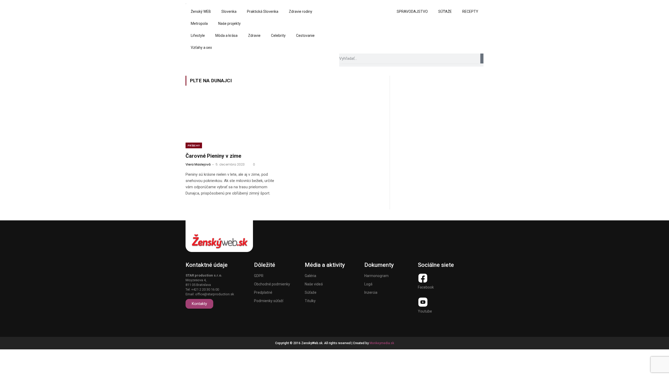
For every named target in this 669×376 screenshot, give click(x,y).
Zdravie (254, 35)
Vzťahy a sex (201, 47)
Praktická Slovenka (262, 11)
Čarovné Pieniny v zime (213, 156)
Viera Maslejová (198, 164)
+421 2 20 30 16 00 (205, 289)
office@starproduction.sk (214, 294)
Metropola (199, 23)
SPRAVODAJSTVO (412, 11)
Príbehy (194, 145)
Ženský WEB (201, 11)
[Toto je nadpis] (423, 278)
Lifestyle (198, 35)
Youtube (425, 311)
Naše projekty (229, 23)
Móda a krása (226, 35)
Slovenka (229, 11)
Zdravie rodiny (300, 11)
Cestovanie (305, 35)
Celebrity (278, 35)
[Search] (481, 58)
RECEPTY (470, 11)
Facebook (426, 287)
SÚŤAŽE (445, 11)
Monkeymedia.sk (382, 343)
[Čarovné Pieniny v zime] (232, 122)
